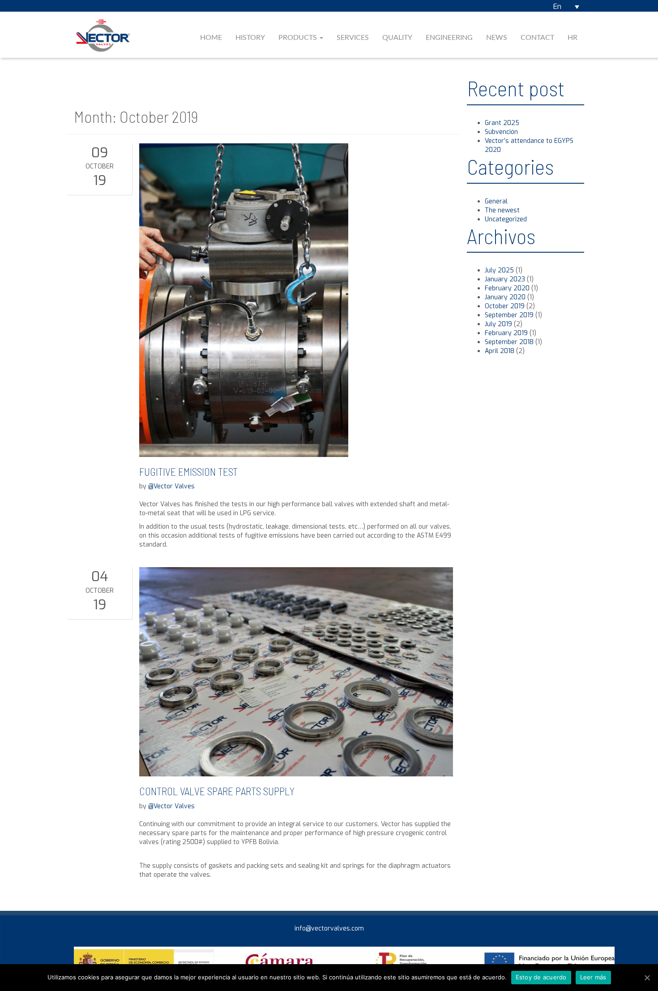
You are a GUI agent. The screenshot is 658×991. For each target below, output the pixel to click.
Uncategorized (506, 219)
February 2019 (506, 333)
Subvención (501, 132)
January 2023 (505, 279)
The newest (502, 210)
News (496, 37)
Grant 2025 (502, 123)
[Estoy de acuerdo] (646, 977)
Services (353, 37)
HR (572, 37)
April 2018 (499, 351)
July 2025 (499, 270)
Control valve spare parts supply (217, 790)
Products (298, 37)
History (250, 37)
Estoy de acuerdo (541, 977)
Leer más (593, 977)
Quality (397, 37)
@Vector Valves (171, 486)
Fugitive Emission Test (188, 471)
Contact (537, 37)
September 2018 (509, 342)
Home (211, 37)
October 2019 (505, 306)
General (496, 201)
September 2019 (509, 315)
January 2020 (505, 297)
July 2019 (498, 324)
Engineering (449, 37)
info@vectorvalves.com (329, 928)
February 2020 (507, 288)
